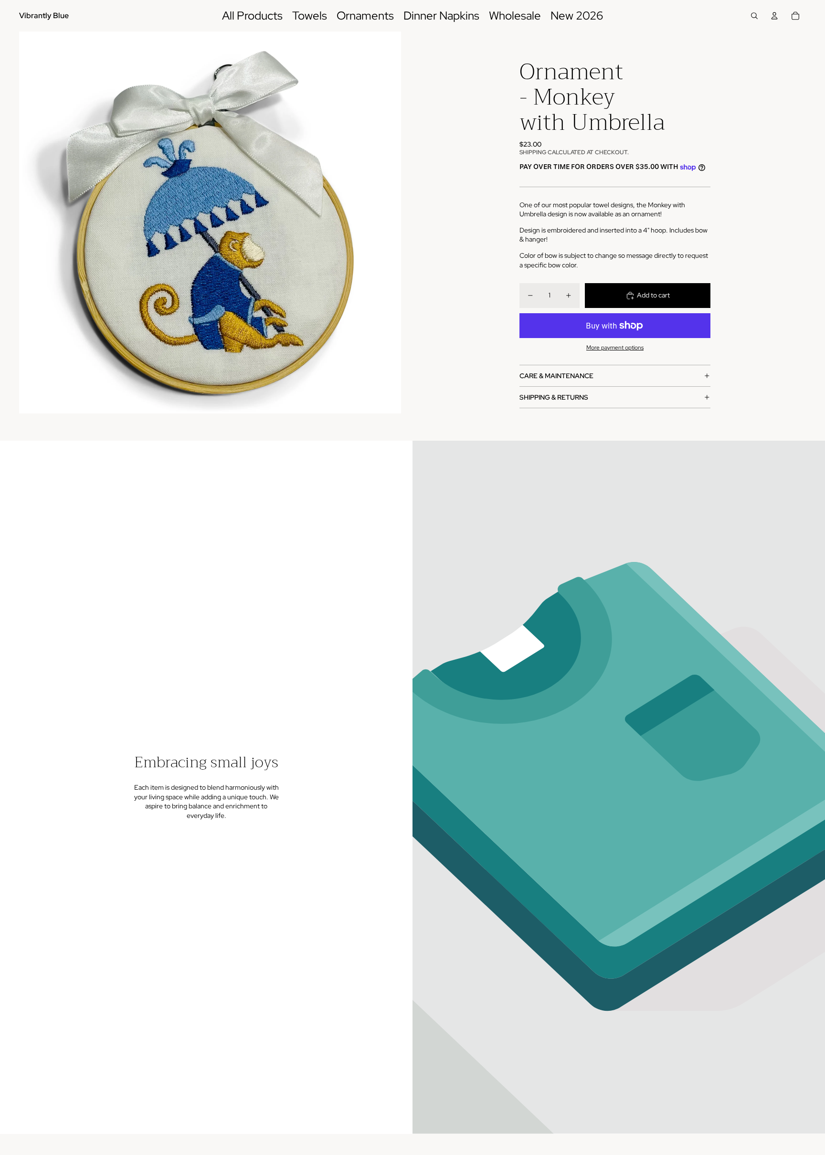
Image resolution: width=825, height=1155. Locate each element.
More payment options (615, 347)
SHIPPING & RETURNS (553, 397)
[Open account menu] (774, 15)
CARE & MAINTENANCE (556, 375)
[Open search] (754, 15)
